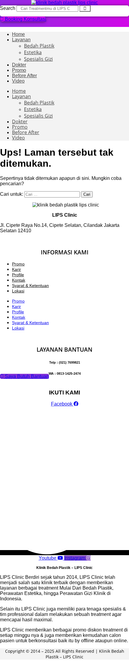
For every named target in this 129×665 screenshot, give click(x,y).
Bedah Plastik (39, 45)
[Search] (85, 8)
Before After (24, 75)
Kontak (18, 280)
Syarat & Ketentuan (30, 285)
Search (7, 8)
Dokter (19, 64)
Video (18, 80)
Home (18, 34)
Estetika (33, 52)
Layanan (21, 39)
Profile (18, 274)
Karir (16, 269)
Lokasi (18, 291)
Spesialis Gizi (38, 59)
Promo (19, 70)
